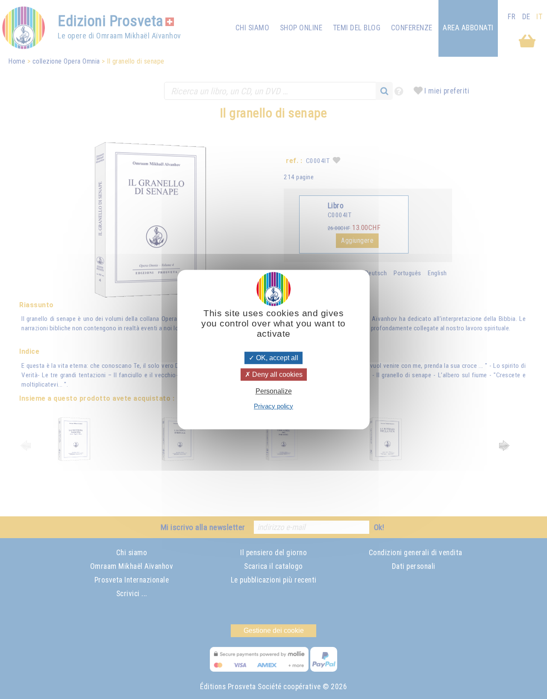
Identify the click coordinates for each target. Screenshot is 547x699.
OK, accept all (276, 357)
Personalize (274, 391)
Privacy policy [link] (273, 406)
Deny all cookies (276, 374)
